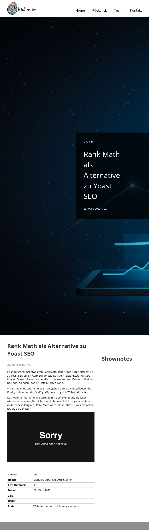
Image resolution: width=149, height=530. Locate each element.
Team (118, 10)
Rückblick (99, 10)
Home (80, 10)
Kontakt (136, 10)
